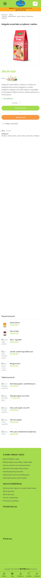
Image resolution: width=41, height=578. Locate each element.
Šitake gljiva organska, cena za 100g (19, 396)
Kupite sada (21, 117)
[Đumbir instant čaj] (4, 325)
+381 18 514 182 (22, 10)
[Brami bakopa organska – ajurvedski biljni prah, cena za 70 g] (4, 388)
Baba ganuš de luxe (15, 364)
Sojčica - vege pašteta (16, 340)
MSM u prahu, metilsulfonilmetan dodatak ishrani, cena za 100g (23, 432)
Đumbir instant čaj (15, 323)
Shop (11, 15)
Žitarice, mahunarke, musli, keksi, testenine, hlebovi (17, 17)
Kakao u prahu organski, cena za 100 (19, 408)
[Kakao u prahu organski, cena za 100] (4, 412)
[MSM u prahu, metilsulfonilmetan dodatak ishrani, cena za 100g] (4, 436)
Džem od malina (14, 331)
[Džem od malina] (4, 333)
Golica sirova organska (16, 420)
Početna (4, 15)
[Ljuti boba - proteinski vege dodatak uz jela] (4, 356)
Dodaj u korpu (21, 108)
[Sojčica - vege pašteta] (4, 344)
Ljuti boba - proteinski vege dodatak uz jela (21, 352)
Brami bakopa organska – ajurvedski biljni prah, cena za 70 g (23, 384)
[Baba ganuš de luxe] (4, 368)
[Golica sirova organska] (4, 424)
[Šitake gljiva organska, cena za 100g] (4, 400)
